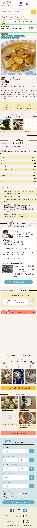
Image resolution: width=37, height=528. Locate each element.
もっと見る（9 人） (32, 135)
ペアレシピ (15, 38)
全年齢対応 (4, 34)
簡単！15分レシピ (6, 38)
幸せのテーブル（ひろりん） (17, 79)
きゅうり (17, 21)
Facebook (12, 510)
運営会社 (8, 516)
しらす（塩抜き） (14, 17)
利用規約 (18, 516)
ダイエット (9, 36)
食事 (3, 36)
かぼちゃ (25, 21)
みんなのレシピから (12, 496)
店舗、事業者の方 (29, 521)
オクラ (10, 21)
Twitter (25, 510)
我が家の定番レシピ (19, 36)
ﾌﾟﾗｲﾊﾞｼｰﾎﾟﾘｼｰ (28, 516)
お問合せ (8, 521)
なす (4, 21)
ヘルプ (18, 521)
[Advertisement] (18, 335)
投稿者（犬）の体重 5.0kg (12, 146)
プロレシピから (26, 494)
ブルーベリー (26, 17)
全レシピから (11, 494)
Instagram (18, 510)
